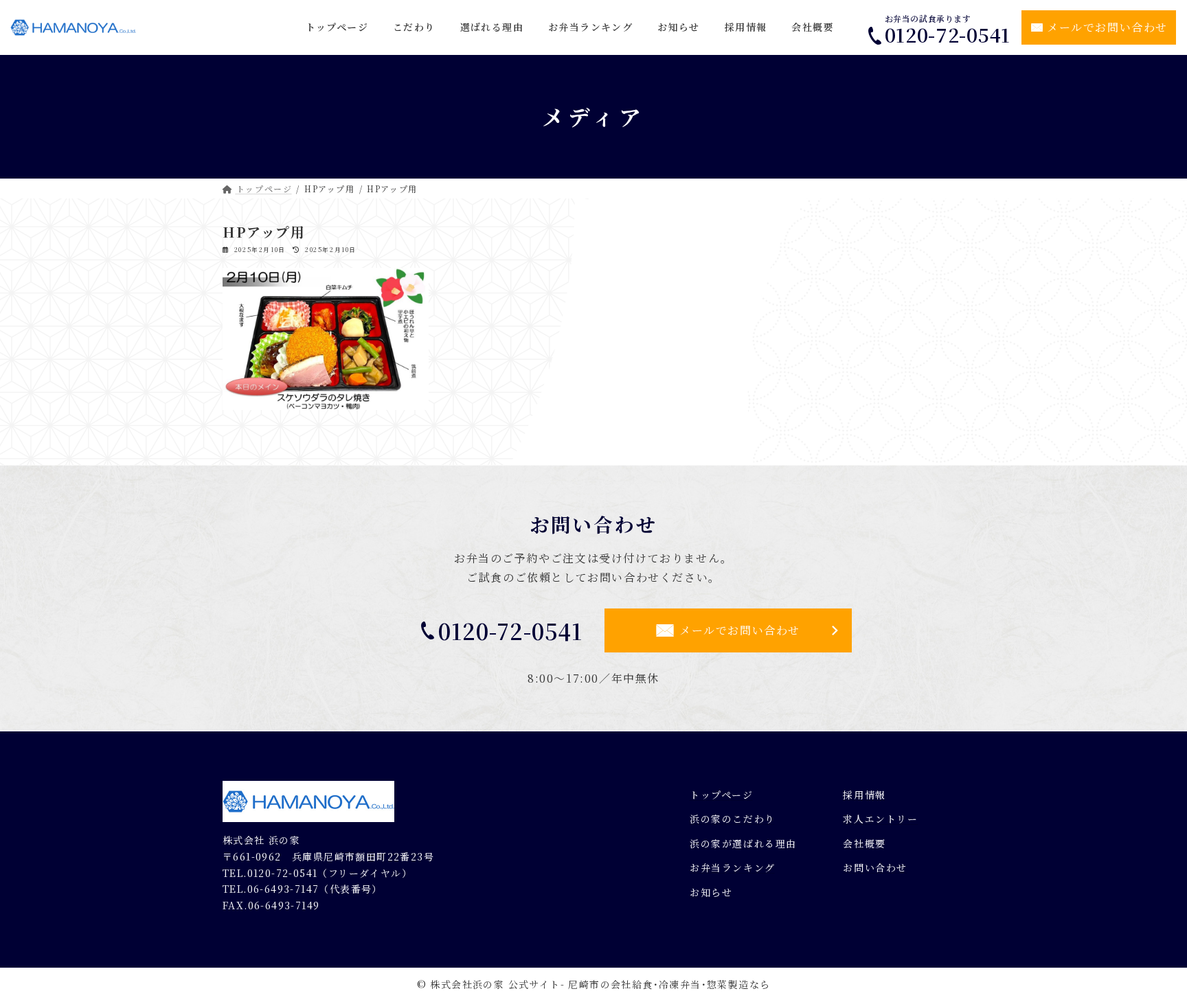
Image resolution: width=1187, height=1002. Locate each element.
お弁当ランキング (733, 867)
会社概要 (864, 843)
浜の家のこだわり (733, 818)
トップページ (722, 794)
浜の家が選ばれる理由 (743, 843)
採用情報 (864, 794)
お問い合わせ (875, 867)
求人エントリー (880, 818)
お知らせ (711, 892)
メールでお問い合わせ (1107, 27)
